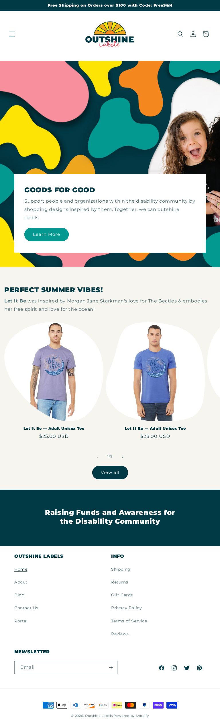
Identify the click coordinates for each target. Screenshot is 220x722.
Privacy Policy (126, 607)
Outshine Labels (99, 716)
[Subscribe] (111, 667)
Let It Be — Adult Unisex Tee (54, 428)
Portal (21, 621)
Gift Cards (122, 595)
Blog (19, 595)
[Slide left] (97, 456)
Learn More (46, 234)
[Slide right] (122, 456)
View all (110, 472)
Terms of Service (129, 621)
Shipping (121, 569)
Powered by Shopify (131, 716)
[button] (12, 34)
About (21, 582)
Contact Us (26, 607)
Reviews (120, 633)
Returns (119, 582)
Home (20, 569)
